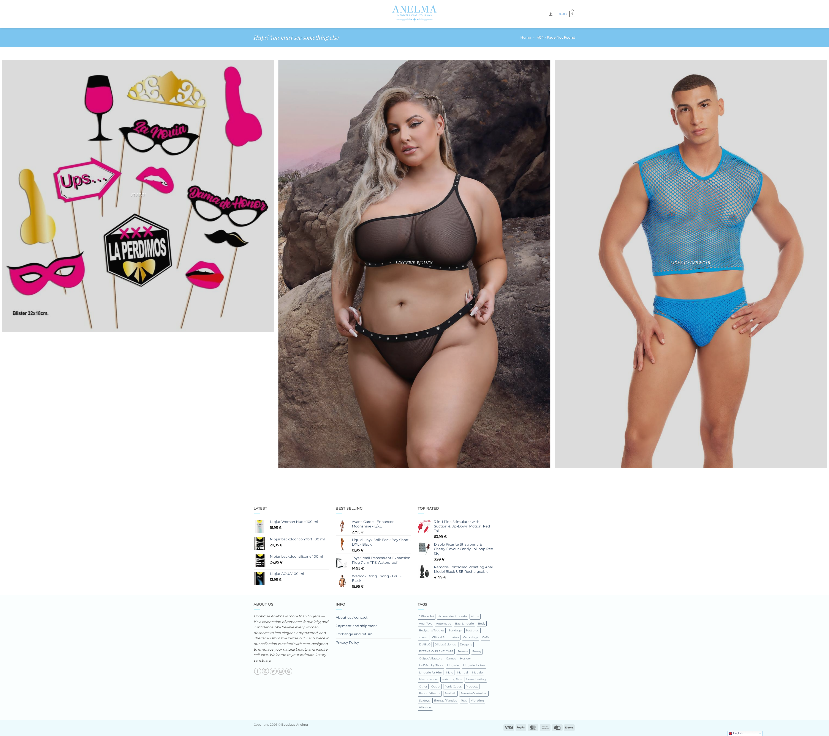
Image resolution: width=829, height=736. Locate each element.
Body (481, 623)
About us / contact (352, 617)
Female (462, 651)
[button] (551, 14)
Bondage (455, 630)
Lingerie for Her (474, 665)
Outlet (435, 686)
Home (525, 37)
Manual (462, 672)
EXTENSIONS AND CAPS (436, 651)
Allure (475, 616)
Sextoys (424, 700)
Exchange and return (354, 634)
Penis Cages (453, 686)
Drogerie (466, 644)
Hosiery (465, 658)
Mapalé (477, 672)
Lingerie (453, 665)
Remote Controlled (473, 693)
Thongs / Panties (445, 700)
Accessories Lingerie (452, 616)
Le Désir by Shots (431, 665)
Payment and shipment (356, 626)
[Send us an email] (281, 671)
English (737, 733)
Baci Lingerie (464, 623)
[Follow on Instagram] (265, 671)
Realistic (450, 693)
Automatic (443, 623)
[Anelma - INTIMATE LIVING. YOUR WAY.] (414, 13)
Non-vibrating (476, 679)
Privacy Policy (347, 642)
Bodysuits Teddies (431, 630)
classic (423, 637)
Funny (476, 651)
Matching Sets (452, 679)
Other (423, 686)
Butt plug (472, 630)
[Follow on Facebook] (257, 671)
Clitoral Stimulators (445, 637)
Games (451, 658)
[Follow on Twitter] (273, 671)
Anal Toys (425, 623)
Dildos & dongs (445, 644)
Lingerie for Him (430, 672)
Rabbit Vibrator (429, 693)
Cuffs (485, 637)
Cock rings (470, 637)
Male (449, 672)
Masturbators (428, 679)
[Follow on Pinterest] (288, 671)
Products (472, 686)
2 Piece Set (426, 616)
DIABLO (424, 644)
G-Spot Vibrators (430, 658)
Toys (464, 700)
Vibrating (477, 700)
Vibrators (425, 707)
